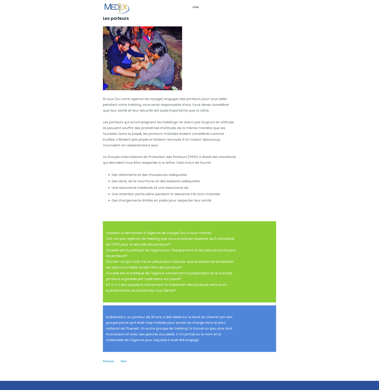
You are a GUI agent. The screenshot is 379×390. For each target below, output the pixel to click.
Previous (108, 361)
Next (123, 361)
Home (196, 7)
